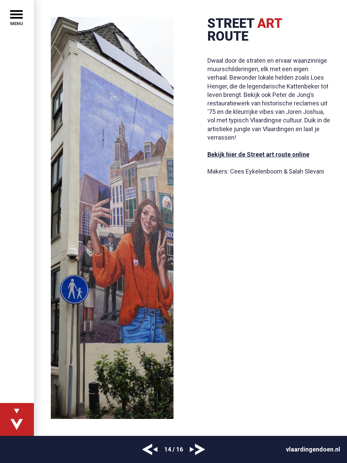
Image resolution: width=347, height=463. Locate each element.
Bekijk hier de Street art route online (258, 154)
